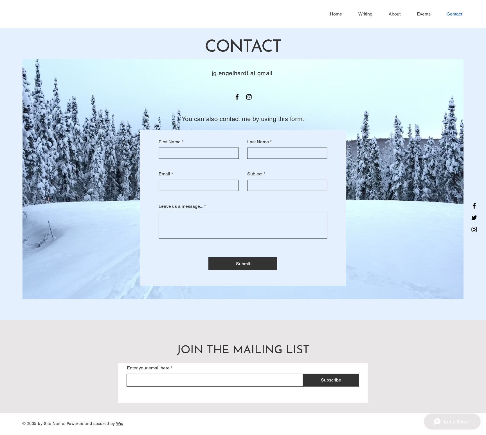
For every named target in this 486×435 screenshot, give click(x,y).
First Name (170, 142)
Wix (119, 423)
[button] (361, 14)
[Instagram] (474, 229)
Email (164, 174)
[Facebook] (474, 205)
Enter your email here (148, 368)
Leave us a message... (181, 206)
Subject (254, 174)
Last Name (258, 142)
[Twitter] (474, 217)
